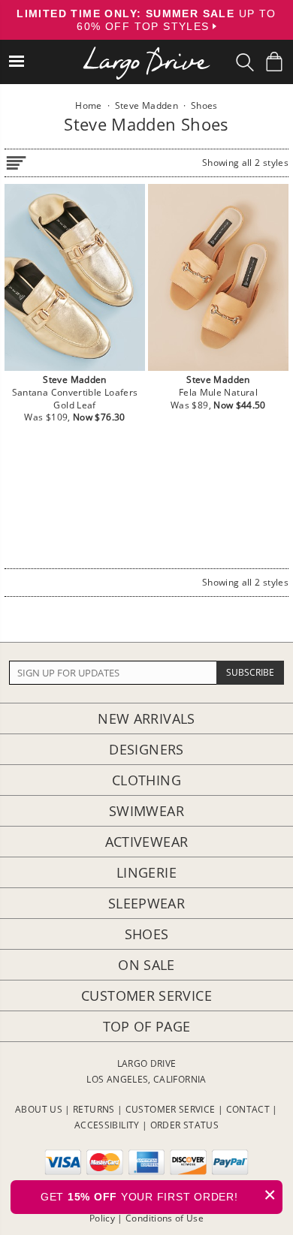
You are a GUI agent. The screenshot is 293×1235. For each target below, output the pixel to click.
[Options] (16, 160)
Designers (146, 749)
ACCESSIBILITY (107, 1125)
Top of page (147, 1026)
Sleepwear (146, 903)
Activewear (147, 842)
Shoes (147, 934)
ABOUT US (38, 1109)
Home (88, 105)
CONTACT (248, 1109)
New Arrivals (146, 718)
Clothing (146, 780)
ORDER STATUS (184, 1125)
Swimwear (146, 811)
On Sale (146, 965)
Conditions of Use (164, 1218)
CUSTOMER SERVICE (170, 1109)
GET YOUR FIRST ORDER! (158, 1194)
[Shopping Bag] (274, 61)
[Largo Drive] (146, 53)
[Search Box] (245, 62)
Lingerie (146, 872)
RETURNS (94, 1109)
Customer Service (146, 995)
